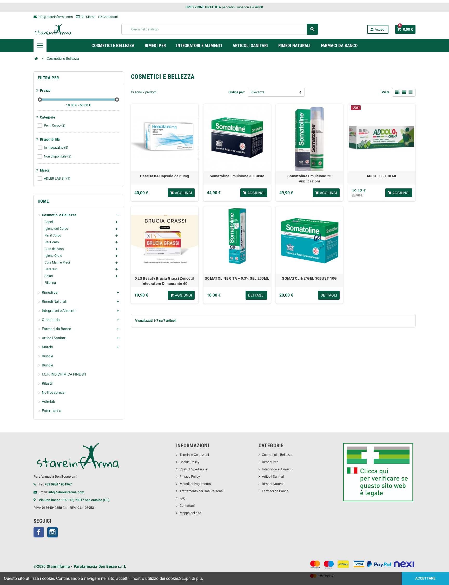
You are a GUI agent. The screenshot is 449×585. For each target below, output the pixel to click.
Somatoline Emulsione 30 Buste (237, 176)
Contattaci (110, 17)
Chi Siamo (87, 17)
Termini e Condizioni (194, 455)
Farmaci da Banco (275, 491)
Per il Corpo (54, 125)
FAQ (183, 498)
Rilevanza (257, 92)
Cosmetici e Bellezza (277, 455)
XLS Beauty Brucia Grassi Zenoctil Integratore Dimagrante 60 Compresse (164, 280)
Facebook (39, 532)
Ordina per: (236, 92)
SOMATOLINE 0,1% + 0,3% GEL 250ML (237, 278)
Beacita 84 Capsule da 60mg (164, 176)
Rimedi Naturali (273, 484)
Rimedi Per (270, 462)
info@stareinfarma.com (55, 17)
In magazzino (56, 147)
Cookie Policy (189, 462)
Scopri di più (190, 578)
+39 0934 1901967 (58, 484)
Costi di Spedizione (193, 469)
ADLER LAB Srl (57, 178)
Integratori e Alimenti (277, 469)
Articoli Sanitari (273, 476)
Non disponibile (57, 156)
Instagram (52, 532)
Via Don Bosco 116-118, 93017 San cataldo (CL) (74, 500)
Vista (385, 92)
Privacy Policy (190, 476)
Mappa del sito (190, 513)
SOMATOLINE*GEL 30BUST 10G (309, 278)
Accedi (377, 29)
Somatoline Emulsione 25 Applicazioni (309, 178)
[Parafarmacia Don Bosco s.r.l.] (53, 29)
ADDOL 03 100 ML (382, 176)
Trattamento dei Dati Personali (202, 491)
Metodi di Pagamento (195, 484)
